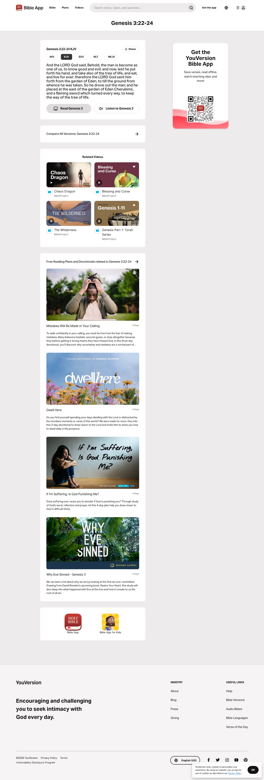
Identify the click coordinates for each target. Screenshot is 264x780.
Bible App (73, 632)
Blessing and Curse (120, 191)
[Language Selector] (226, 8)
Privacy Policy (49, 757)
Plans (65, 7)
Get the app (209, 7)
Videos (79, 7)
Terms (63, 757)
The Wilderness (69, 230)
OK (253, 769)
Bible (52, 7)
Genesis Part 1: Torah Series (117, 232)
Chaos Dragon (68, 191)
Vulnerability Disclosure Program (35, 762)
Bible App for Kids (110, 632)
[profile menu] (240, 8)
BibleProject (61, 195)
